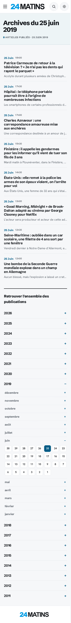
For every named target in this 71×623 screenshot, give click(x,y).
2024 (8, 333)
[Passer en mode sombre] (64, 6)
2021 (7, 364)
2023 (8, 343)
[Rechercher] (54, 6)
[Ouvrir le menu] (6, 6)
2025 (8, 323)
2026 (8, 313)
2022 (8, 354)
